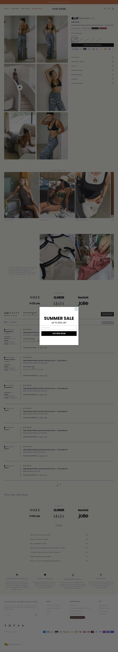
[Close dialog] (76, 309)
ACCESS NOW (59, 333)
